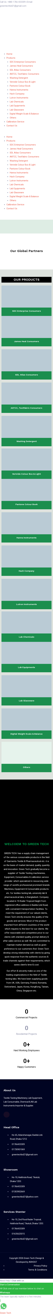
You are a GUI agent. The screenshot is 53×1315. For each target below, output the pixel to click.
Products (10, 58)
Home (9, 54)
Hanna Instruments (19, 89)
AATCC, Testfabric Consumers (24, 74)
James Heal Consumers (21, 66)
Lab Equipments (17, 105)
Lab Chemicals (17, 101)
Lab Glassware (17, 109)
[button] (26, 133)
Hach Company (17, 93)
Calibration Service (15, 121)
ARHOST (33, 1262)
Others (13, 117)
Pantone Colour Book (20, 85)
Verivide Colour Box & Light (22, 82)
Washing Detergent (19, 78)
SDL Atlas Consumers (20, 70)
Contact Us (11, 125)
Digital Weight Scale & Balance (24, 113)
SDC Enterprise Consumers (23, 62)
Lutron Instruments (19, 97)
